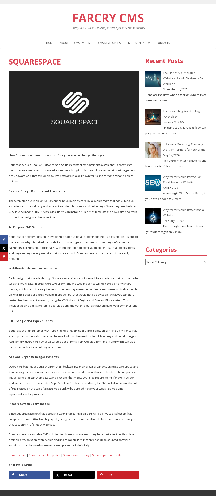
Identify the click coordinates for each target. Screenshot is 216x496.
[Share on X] (4, 248)
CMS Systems (83, 43)
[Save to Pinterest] (4, 256)
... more (162, 100)
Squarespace (35, 62)
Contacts (163, 43)
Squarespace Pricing (76, 455)
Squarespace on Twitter (107, 455)
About (64, 43)
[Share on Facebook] (4, 239)
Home (50, 43)
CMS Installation (139, 43)
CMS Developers (109, 43)
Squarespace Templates (44, 455)
